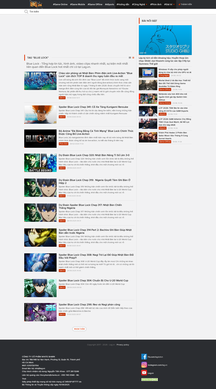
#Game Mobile (77, 4)
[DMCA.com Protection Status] (150, 379)
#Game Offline (95, 4)
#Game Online (60, 4)
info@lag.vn (40, 368)
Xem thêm (80, 329)
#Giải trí (168, 4)
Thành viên (186, 4)
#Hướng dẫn (123, 4)
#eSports (109, 4)
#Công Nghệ (138, 4)
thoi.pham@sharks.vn (50, 375)
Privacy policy (123, 345)
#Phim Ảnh (155, 4)
